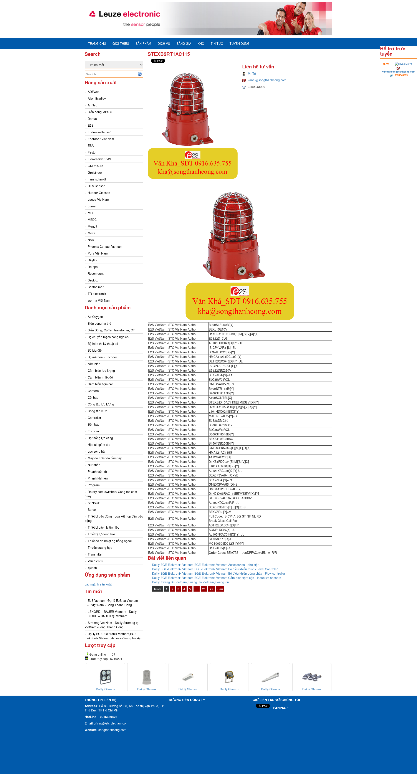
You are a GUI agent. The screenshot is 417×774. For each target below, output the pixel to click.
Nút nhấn (94, 465)
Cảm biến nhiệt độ (100, 377)
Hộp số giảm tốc (99, 444)
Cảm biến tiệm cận (101, 384)
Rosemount (96, 273)
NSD (91, 240)
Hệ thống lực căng (100, 438)
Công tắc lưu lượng (101, 404)
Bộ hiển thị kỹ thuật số (103, 343)
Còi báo (93, 397)
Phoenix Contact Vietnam (105, 246)
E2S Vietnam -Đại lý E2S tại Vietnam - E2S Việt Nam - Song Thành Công (112, 602)
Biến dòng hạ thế (99, 323)
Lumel (92, 206)
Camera (93, 391)
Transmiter (95, 554)
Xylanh (92, 568)
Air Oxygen (95, 316)
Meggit (92, 226)
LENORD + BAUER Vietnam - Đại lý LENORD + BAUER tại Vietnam (111, 613)
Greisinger (95, 172)
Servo (92, 509)
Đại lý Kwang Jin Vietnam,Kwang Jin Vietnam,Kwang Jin (190, 582)
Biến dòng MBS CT (101, 112)
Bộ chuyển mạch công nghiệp (108, 337)
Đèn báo (93, 424)
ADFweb (93, 91)
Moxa (91, 233)
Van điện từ (95, 561)
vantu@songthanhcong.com (398, 71)
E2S (90, 125)
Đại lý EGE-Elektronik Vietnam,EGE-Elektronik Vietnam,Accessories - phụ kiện (113, 636)
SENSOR (94, 503)
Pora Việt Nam (98, 253)
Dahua (92, 118)
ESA (91, 145)
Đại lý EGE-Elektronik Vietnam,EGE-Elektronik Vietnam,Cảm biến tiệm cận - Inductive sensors (216, 578)
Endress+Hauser (99, 132)
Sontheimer (96, 287)
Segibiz (93, 280)
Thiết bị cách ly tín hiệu (103, 527)
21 (204, 589)
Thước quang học (100, 547)
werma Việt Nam (99, 300)
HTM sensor (96, 186)
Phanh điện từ (97, 471)
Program (94, 485)
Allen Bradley (97, 98)
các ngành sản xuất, (99, 584)
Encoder (93, 431)
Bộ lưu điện (95, 350)
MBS (91, 213)
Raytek (92, 260)
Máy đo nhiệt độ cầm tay (105, 458)
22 (211, 589)
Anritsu (92, 105)
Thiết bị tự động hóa (102, 534)
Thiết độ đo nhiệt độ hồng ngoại (110, 541)
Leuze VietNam (98, 199)
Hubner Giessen (99, 192)
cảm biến (94, 364)
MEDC (92, 219)
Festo (92, 152)
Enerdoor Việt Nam (101, 139)
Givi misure (95, 166)
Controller (94, 417)
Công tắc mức (97, 411)
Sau (220, 589)
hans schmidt (97, 179)
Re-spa (93, 267)
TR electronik (97, 293)
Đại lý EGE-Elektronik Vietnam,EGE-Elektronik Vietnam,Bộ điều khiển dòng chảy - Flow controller (218, 573)
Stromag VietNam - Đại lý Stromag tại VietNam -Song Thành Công (112, 624)
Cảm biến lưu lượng (101, 370)
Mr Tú (252, 73)
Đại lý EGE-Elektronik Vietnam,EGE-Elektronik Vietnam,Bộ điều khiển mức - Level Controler (215, 569)
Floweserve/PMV (99, 159)
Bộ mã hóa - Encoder (102, 357)
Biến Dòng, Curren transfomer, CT (111, 330)
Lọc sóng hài (96, 451)
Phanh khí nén (98, 478)
